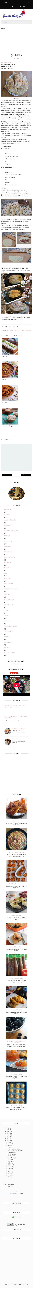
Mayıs (9, 1170)
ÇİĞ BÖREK (10, 1163)
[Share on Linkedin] (14, 327)
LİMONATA (10, 1161)
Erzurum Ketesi (16, 821)
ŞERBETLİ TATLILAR (9, 653)
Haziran (10, 1168)
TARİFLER (6, 610)
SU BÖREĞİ (10, 1159)
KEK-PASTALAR (8, 552)
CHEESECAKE (7, 525)
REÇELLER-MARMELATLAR (10, 589)
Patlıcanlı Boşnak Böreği (16, 947)
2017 (8, 1138)
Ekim (9, 1145)
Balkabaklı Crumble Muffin (18, 728)
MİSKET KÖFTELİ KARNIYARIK (15, 1151)
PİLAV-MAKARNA (8, 584)
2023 (8, 1128)
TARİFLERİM (28, 330)
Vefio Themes (25, 1284)
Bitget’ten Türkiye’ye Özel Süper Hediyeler (15, 706)
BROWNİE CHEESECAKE (14, 1149)
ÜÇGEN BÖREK (11, 1156)
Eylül (9, 1147)
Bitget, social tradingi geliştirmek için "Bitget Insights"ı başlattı (15, 717)
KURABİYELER (7, 562)
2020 (8, 1133)
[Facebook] (8, 6)
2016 (8, 1140)
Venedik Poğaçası (16, 739)
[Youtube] (24, 6)
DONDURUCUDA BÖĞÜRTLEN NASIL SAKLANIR (16, 1042)
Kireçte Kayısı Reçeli (16, 1074)
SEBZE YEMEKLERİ (9, 599)
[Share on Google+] (18, 327)
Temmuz (10, 1166)
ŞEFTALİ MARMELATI (13, 1154)
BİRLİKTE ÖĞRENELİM (10, 520)
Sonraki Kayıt (7, 474)
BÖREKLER (10, 330)
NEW (23, 330)
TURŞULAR (7, 621)
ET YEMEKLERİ (8, 541)
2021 (8, 1131)
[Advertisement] (16, 41)
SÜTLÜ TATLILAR (8, 605)
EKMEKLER (7, 536)
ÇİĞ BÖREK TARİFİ (6, 62)
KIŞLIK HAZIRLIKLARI (9, 557)
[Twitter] (12, 6)
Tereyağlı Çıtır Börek (16, 1010)
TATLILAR (6, 615)
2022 (8, 1130)
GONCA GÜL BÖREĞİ (16, 1105)
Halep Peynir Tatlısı (16, 915)
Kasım (10, 1144)
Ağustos (10, 1165)
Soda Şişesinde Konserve (16, 978)
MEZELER (6, 568)
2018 (8, 1137)
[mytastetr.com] (16, 1217)
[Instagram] (16, 6)
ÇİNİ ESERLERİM (8, 642)
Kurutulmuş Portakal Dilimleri (16, 884)
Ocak (9, 1177)
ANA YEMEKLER (8, 509)
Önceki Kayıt (26, 474)
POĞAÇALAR (7, 578)
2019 (8, 1135)
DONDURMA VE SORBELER (11, 530)
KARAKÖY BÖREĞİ (12, 1152)
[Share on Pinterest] (10, 327)
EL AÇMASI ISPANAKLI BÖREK (16, 852)
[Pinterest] (20, 6)
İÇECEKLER (7, 647)
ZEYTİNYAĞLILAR (8, 631)
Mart (9, 1173)
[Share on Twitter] (6, 327)
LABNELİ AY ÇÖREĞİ (13, 1158)
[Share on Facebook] (2, 327)
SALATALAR (7, 594)
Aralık (9, 1142)
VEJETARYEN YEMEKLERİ (10, 626)
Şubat (9, 1175)
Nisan (9, 1172)
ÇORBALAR (7, 637)
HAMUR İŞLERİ (17, 330)
